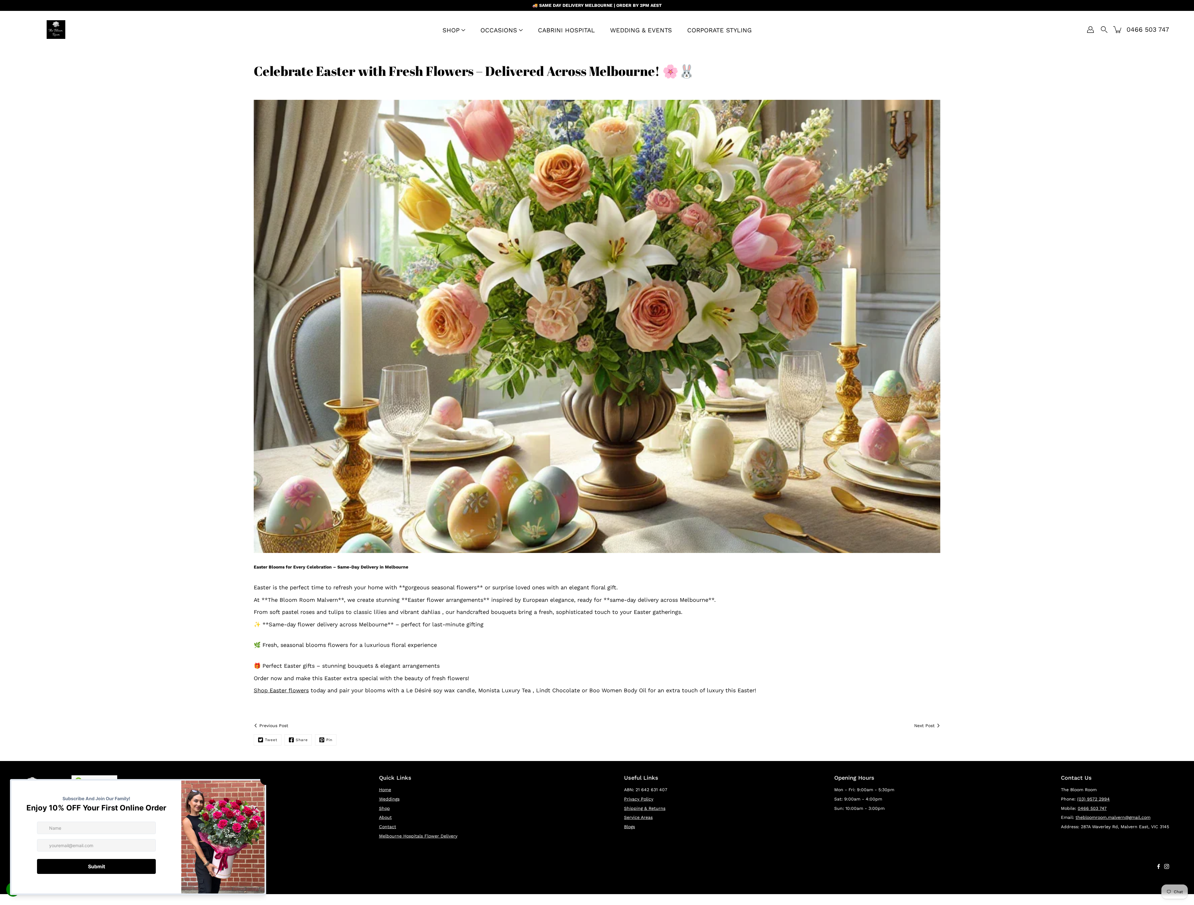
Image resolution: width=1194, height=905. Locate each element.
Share (302, 740)
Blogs (629, 826)
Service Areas (638, 817)
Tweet (271, 740)
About (385, 817)
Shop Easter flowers (281, 690)
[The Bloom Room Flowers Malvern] (56, 29)
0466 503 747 (1092, 808)
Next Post (924, 725)
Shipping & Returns (644, 808)
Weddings (389, 798)
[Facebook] (1158, 866)
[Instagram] (1166, 866)
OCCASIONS (498, 30)
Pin (329, 740)
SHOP (451, 30)
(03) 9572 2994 (1093, 798)
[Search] (1104, 30)
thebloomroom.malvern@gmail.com (1113, 817)
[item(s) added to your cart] (1118, 30)
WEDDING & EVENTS (641, 30)
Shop (384, 808)
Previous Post (273, 725)
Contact (387, 826)
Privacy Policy (638, 798)
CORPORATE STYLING (719, 30)
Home (385, 789)
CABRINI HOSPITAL (566, 30)
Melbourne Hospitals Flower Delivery (418, 835)
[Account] (1090, 30)
